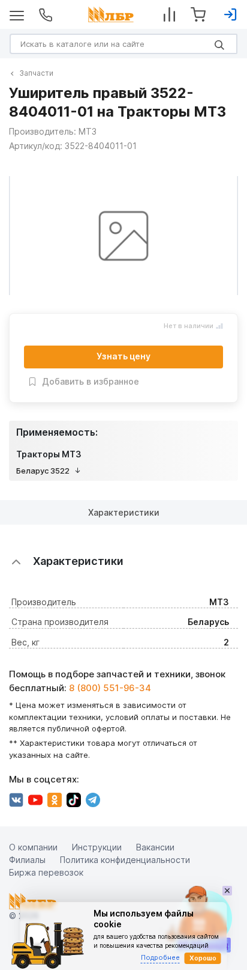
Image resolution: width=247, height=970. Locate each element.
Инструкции (97, 847)
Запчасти (36, 73)
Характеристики (123, 512)
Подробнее (160, 957)
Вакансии (155, 847)
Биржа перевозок (46, 872)
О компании (33, 847)
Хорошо (202, 958)
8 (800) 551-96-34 (110, 688)
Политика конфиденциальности (125, 860)
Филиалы (27, 860)
